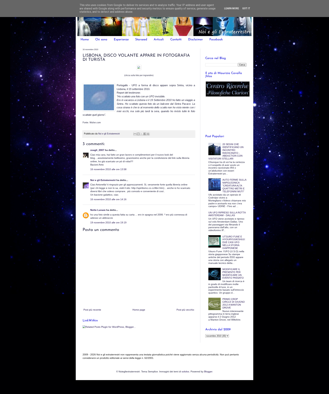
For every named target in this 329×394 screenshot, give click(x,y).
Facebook (216, 39)
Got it (246, 8)
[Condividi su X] (141, 134)
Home (85, 39)
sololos (185, 371)
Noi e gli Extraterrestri (103, 180)
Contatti (176, 39)
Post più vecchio (185, 309)
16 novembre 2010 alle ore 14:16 (108, 199)
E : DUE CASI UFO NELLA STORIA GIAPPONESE (233, 242)
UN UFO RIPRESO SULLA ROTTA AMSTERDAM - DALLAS (227, 214)
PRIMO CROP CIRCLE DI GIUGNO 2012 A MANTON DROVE (233, 303)
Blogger (208, 371)
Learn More (231, 8)
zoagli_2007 (97, 150)
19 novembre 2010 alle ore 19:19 (108, 222)
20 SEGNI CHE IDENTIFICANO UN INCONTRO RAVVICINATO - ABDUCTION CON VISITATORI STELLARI (226, 151)
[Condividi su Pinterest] (148, 134)
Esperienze (121, 39)
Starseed (141, 39)
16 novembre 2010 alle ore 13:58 (108, 169)
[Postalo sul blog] (138, 134)
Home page (138, 309)
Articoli (159, 39)
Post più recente (92, 309)
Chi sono (101, 39)
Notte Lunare (98, 210)
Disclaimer (195, 39)
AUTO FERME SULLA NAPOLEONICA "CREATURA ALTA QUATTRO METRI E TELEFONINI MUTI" (234, 185)
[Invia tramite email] (135, 134)
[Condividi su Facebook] (145, 134)
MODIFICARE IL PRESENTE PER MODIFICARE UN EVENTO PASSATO (233, 273)
